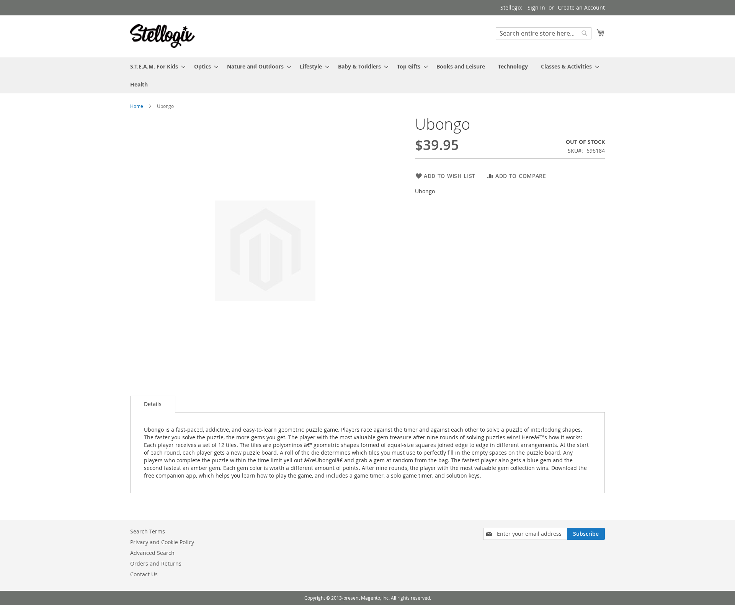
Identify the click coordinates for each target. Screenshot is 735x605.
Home (136, 106)
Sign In (536, 7)
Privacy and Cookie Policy (162, 542)
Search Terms (147, 531)
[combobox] (543, 33)
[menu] (367, 75)
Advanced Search (152, 552)
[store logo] (162, 36)
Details (153, 404)
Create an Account (581, 7)
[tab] (152, 404)
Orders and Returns (155, 563)
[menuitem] (156, 66)
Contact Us (144, 574)
